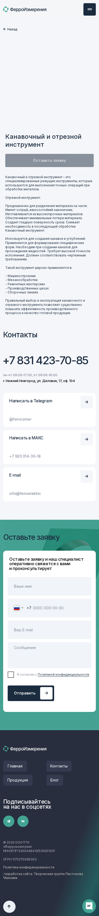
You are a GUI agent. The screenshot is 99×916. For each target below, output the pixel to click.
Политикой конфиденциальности (63, 674)
